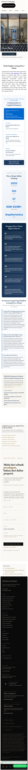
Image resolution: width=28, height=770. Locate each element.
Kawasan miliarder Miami (7, 625)
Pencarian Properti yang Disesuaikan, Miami (14, 574)
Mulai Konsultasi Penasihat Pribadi (14, 162)
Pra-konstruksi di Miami (7, 604)
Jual (23, 10)
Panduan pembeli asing (7, 627)
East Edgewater (15, 73)
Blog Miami (4, 635)
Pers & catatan (5, 639)
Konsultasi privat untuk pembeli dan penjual (11, 445)
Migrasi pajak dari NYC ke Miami (9, 619)
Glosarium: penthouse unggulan (8, 443)
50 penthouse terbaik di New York (9, 435)
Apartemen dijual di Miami (7, 598)
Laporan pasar (5, 637)
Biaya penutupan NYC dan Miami (9, 617)
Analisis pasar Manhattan (7, 621)
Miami (10, 10)
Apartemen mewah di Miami (11, 392)
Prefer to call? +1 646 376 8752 (20, 768)
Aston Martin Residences (10, 568)
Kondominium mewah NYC (7, 608)
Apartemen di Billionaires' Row (8, 437)
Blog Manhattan (5, 633)
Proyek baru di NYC (6, 602)
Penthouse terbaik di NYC (7, 600)
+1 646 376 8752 (6, 671)
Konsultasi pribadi (6, 647)
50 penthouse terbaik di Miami (8, 439)
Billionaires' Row (5, 606)
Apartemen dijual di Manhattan (8, 596)
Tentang (4, 645)
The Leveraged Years (6, 658)
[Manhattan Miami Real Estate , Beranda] (8, 2)
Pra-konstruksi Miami (9, 396)
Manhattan (4, 10)
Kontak (3, 651)
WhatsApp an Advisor (21, 765)
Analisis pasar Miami (6, 623)
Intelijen (16, 10)
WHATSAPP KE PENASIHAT (8, 5)
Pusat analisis (5, 615)
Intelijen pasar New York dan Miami (9, 441)
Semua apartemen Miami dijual (11, 400)
